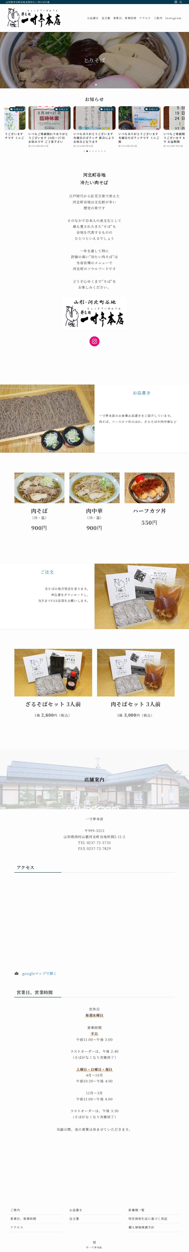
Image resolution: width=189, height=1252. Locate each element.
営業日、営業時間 (23, 1219)
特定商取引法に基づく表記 (147, 1219)
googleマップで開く (39, 973)
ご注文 (47, 572)
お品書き (142, 393)
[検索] (180, 2)
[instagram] (175, 2)
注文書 (74, 1219)
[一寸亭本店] (34, 18)
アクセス (16, 1227)
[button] (93, 84)
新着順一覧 (136, 1210)
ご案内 (15, 1210)
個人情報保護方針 (141, 1227)
